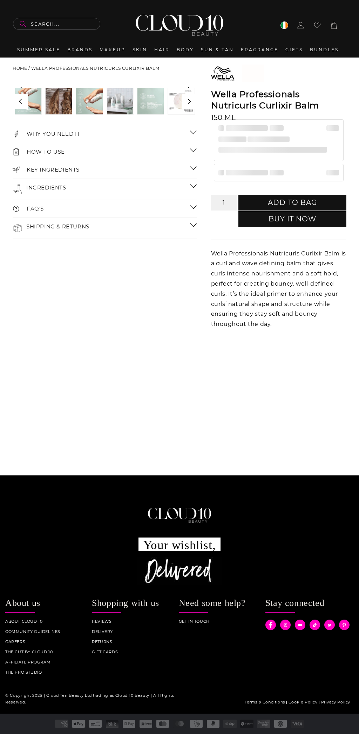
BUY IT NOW (292, 219)
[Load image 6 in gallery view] (120, 101)
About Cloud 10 (23, 621)
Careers (15, 642)
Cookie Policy (303, 702)
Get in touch (194, 621)
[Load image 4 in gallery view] (58, 101)
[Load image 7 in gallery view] (150, 101)
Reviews (101, 621)
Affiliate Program (27, 662)
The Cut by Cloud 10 (29, 652)
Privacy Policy (335, 702)
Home (20, 68)
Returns (102, 642)
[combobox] (56, 24)
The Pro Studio (23, 672)
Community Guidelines (32, 632)
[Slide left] (20, 101)
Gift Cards (105, 652)
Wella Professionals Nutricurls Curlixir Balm (95, 68)
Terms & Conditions (265, 702)
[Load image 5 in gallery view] (89, 101)
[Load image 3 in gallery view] (28, 101)
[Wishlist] (317, 25)
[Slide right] (189, 101)
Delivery (102, 632)
